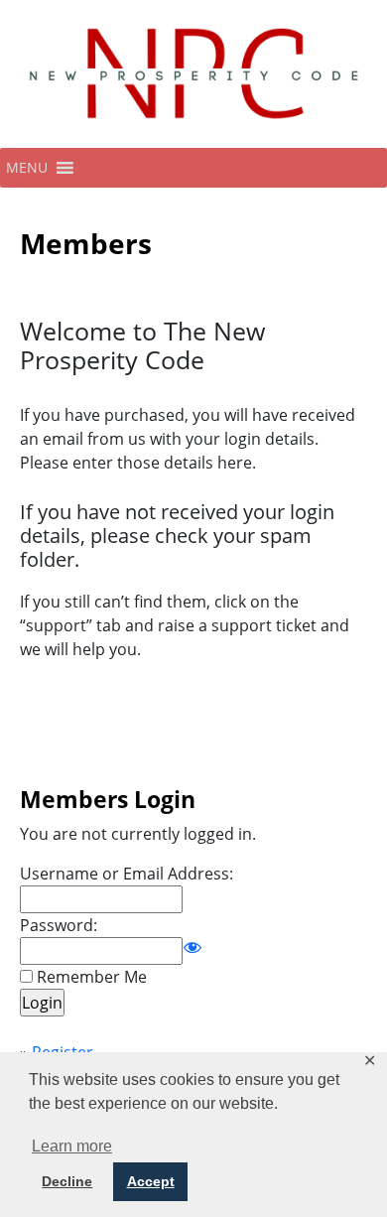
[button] (27, 168)
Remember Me (92, 977)
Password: (58, 925)
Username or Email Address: (126, 873)
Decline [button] (67, 1181)
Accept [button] (151, 1181)
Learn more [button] (72, 1146)
